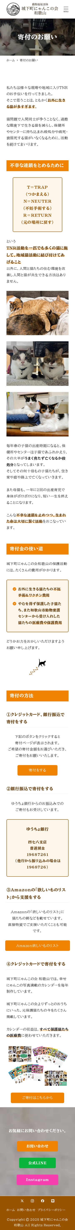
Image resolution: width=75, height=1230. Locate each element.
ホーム (10, 1210)
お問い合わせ (26, 1210)
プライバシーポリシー (52, 1210)
